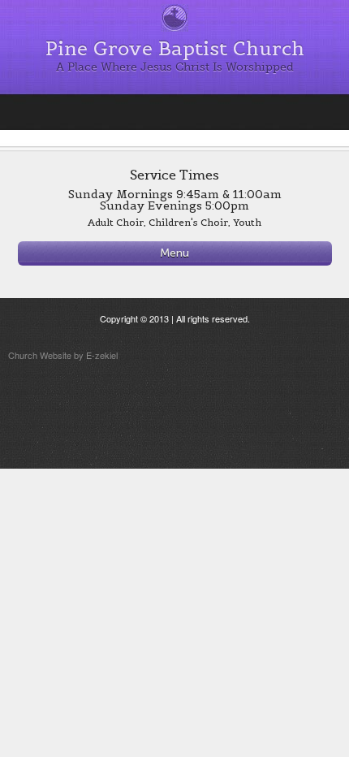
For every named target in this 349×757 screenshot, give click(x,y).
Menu (174, 253)
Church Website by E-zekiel (63, 354)
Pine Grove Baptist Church (174, 48)
